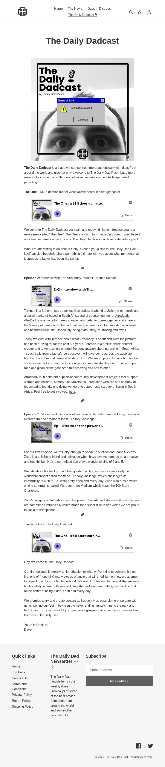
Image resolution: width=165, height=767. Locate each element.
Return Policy (21, 700)
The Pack (18, 672)
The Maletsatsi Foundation (83, 382)
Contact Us (20, 678)
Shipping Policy (22, 706)
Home (16, 666)
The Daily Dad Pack (116, 757)
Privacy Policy (22, 694)
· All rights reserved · (141, 757)
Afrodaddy (122, 315)
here (72, 391)
